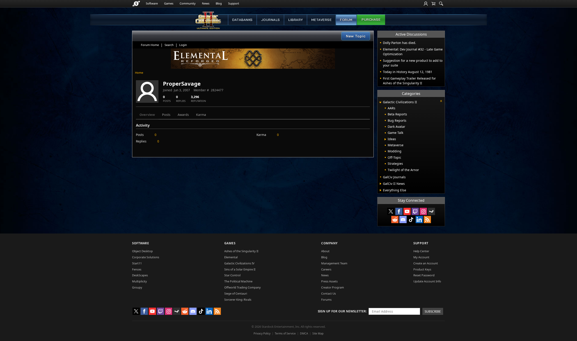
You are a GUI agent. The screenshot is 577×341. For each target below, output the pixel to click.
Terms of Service (285, 333)
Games (168, 3)
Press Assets (329, 281)
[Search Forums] (441, 4)
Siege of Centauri (235, 293)
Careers (326, 269)
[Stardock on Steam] (431, 211)
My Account (421, 257)
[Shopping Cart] (433, 4)
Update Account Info (427, 281)
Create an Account (425, 263)
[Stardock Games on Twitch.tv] (415, 211)
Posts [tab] (166, 114)
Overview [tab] (147, 114)
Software (152, 3)
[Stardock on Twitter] (391, 211)
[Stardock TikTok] (411, 219)
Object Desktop (142, 251)
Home (139, 73)
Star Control (232, 275)
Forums (326, 300)
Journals (270, 20)
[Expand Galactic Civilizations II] (380, 102)
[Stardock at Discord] (403, 219)
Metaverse (321, 20)
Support (233, 3)
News (205, 3)
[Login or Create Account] (425, 4)
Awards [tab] (183, 114)
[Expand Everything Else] (380, 190)
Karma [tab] (201, 114)
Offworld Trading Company (242, 287)
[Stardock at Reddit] (395, 219)
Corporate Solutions (145, 257)
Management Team (334, 263)
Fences (136, 269)
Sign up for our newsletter (342, 311)
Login (183, 45)
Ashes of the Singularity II (241, 251)
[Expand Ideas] (385, 139)
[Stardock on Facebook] (399, 211)
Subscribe (433, 311)
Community (188, 3)
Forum (346, 20)
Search (169, 45)
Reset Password (424, 275)
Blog (219, 3)
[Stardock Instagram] (423, 211)
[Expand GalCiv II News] (380, 184)
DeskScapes (140, 275)
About (325, 251)
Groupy (137, 287)
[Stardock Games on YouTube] (407, 211)
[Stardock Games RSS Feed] (427, 219)
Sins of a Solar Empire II (239, 269)
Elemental (231, 257)
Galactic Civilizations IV (239, 263)
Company (329, 243)
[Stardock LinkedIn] (419, 219)
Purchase (371, 20)
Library (295, 20)
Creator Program (332, 287)
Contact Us (328, 293)
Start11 (137, 263)
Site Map (317, 333)
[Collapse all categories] (441, 101)
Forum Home (150, 45)
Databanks (242, 20)
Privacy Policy (262, 333)
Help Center (421, 251)
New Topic (356, 36)
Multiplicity (139, 281)
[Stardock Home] (136, 3)
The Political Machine (238, 281)
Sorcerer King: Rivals (237, 300)
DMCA (304, 333)
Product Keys (422, 269)
